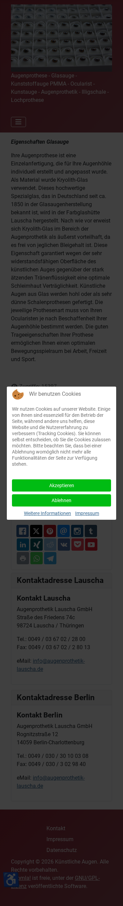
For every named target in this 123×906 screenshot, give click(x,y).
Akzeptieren (61, 485)
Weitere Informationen (47, 513)
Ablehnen (61, 500)
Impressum (87, 513)
